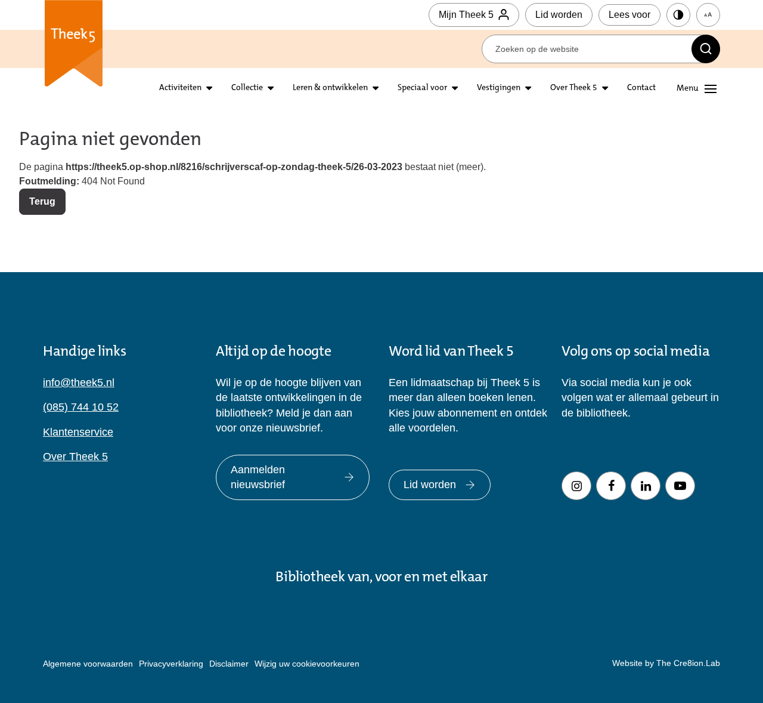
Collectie (247, 88)
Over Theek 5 (573, 88)
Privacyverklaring (171, 663)
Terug (42, 201)
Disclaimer (229, 663)
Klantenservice (78, 432)
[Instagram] (576, 485)
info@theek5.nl (78, 382)
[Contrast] (678, 15)
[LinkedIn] (645, 485)
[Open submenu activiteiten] (209, 88)
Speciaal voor (422, 88)
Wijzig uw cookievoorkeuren (307, 663)
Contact (641, 88)
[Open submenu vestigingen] (528, 88)
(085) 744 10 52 (81, 407)
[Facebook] (611, 485)
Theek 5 (74, 47)
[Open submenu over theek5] (605, 88)
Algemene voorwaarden (88, 663)
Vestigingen (498, 88)
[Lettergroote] (708, 15)
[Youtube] (680, 485)
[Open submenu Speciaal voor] (455, 88)
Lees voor (629, 15)
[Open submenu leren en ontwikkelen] (376, 88)
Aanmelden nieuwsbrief (258, 477)
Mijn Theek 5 (466, 15)
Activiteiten (180, 88)
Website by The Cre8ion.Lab (666, 663)
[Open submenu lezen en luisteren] (271, 88)
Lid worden (558, 15)
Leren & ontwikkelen (330, 88)
